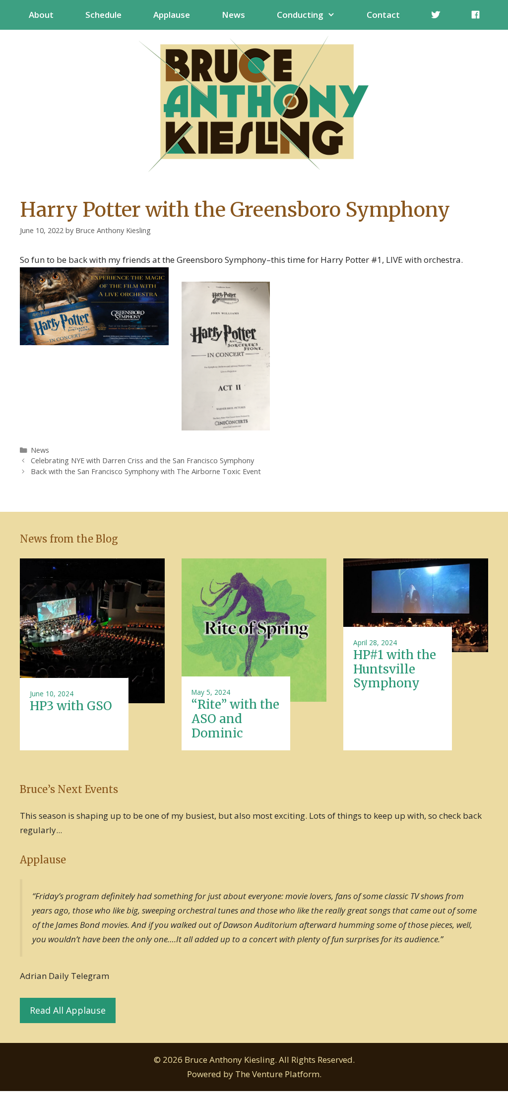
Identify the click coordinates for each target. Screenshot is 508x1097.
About (41, 14)
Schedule (103, 14)
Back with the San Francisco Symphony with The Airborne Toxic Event (146, 471)
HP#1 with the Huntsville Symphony (394, 669)
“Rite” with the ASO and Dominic (235, 719)
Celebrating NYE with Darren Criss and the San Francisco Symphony (142, 460)
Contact (383, 14)
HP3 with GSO (71, 706)
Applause (171, 14)
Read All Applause (68, 1010)
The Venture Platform (277, 1074)
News (233, 14)
